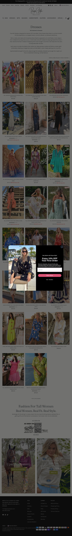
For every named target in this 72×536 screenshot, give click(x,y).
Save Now (49, 275)
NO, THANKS (49, 279)
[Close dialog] (62, 247)
